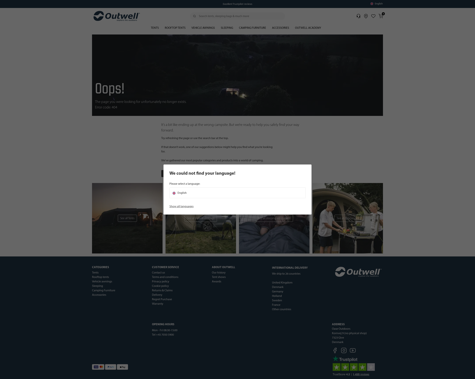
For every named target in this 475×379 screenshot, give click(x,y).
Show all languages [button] (181, 206)
